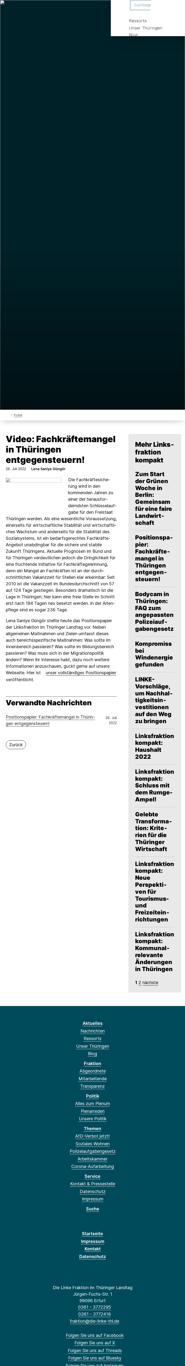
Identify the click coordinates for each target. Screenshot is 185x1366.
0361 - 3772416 (94, 1314)
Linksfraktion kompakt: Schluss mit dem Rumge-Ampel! (154, 785)
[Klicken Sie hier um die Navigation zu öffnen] (175, 10)
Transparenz (92, 1086)
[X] (17, 10)
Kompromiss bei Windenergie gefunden (154, 654)
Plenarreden (93, 1111)
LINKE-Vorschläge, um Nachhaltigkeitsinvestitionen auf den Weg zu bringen (154, 700)
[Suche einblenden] (161, 10)
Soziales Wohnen (93, 1143)
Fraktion (92, 1063)
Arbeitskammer (92, 1158)
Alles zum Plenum (92, 1103)
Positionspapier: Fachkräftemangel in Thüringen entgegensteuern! (50, 720)
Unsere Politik (92, 1118)
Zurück (16, 744)
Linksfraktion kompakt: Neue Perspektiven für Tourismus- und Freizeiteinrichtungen (154, 892)
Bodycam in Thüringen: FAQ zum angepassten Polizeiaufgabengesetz (154, 611)
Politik (18, 415)
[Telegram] (56, 10)
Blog (133, 34)
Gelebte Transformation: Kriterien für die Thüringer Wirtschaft (153, 832)
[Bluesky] (33, 10)
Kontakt (93, 1248)
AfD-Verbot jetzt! (92, 1136)
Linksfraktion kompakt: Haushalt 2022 (154, 746)
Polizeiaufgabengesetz (93, 1151)
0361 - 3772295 (94, 1307)
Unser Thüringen (145, 27)
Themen (92, 1128)
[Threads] (25, 10)
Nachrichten (92, 1030)
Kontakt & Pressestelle (92, 1183)
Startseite (92, 1233)
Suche (92, 1208)
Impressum (92, 1198)
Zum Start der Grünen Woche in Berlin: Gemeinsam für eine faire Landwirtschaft (153, 498)
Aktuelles (93, 1023)
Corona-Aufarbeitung (92, 1166)
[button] (33, 493)
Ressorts (138, 20)
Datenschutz (93, 1191)
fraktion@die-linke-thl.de (94, 1321)
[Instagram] (41, 10)
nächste (150, 982)
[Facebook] (9, 10)
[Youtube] (64, 10)
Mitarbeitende (93, 1078)
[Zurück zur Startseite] (8, 414)
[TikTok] (48, 10)
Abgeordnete (92, 1070)
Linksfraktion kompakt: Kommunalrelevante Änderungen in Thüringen (154, 952)
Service (92, 1176)
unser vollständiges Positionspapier (81, 672)
